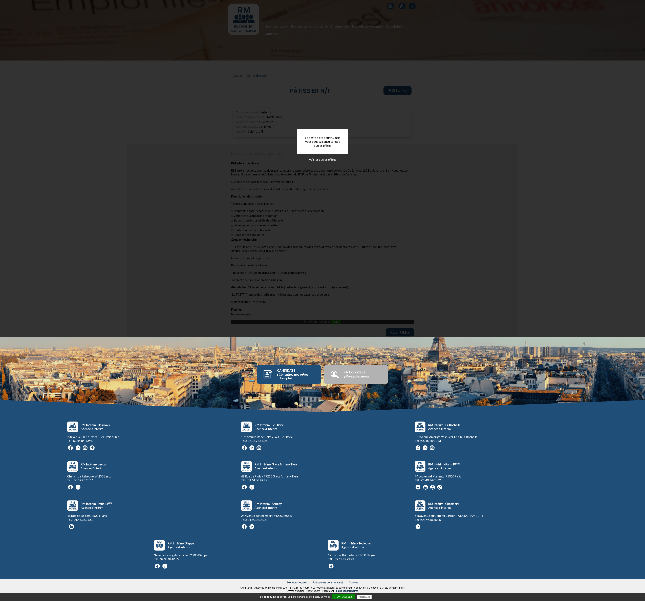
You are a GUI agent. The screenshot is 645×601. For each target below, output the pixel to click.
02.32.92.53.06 (257, 441)
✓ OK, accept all (343, 596)
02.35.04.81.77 (169, 559)
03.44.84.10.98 (83, 441)
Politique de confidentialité (327, 582)
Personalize (364, 597)
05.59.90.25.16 (83, 480)
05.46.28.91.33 (431, 441)
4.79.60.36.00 (432, 520)
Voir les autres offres (322, 159)
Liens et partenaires (347, 590)
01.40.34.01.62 (431, 480)
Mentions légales (297, 582)
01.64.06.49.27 (257, 480)
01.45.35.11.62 (83, 520)
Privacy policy (380, 596)
